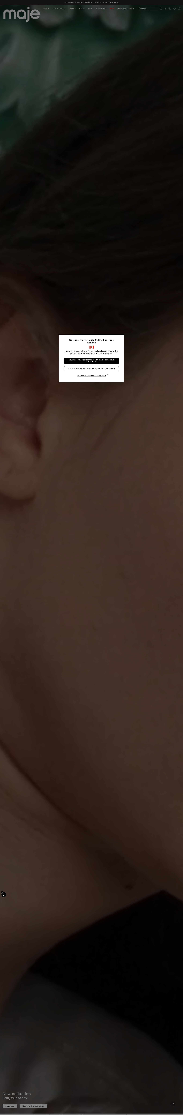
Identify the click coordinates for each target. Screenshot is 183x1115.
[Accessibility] (3, 894)
